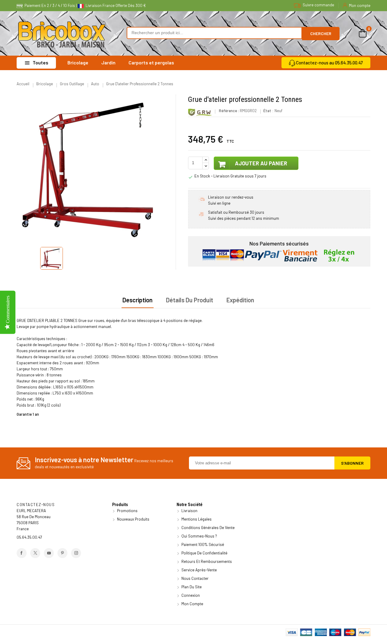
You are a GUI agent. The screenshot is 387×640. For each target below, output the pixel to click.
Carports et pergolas (151, 62)
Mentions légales (196, 519)
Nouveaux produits (132, 519)
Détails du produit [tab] (189, 300)
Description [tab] (137, 300)
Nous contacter (194, 578)
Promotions (127, 510)
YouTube (49, 553)
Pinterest (62, 553)
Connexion (190, 595)
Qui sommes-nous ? (198, 536)
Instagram (76, 553)
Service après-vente (198, 569)
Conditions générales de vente (207, 527)
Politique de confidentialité (203, 553)
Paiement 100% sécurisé (202, 544)
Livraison (188, 510)
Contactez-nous (36, 504)
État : (268, 110)
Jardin (108, 62)
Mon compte (191, 603)
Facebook (22, 553)
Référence (228, 110)
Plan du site (191, 586)
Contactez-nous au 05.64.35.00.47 (329, 62)
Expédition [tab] (240, 300)
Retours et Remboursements (206, 561)
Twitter (35, 553)
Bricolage (77, 62)
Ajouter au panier (260, 163)
